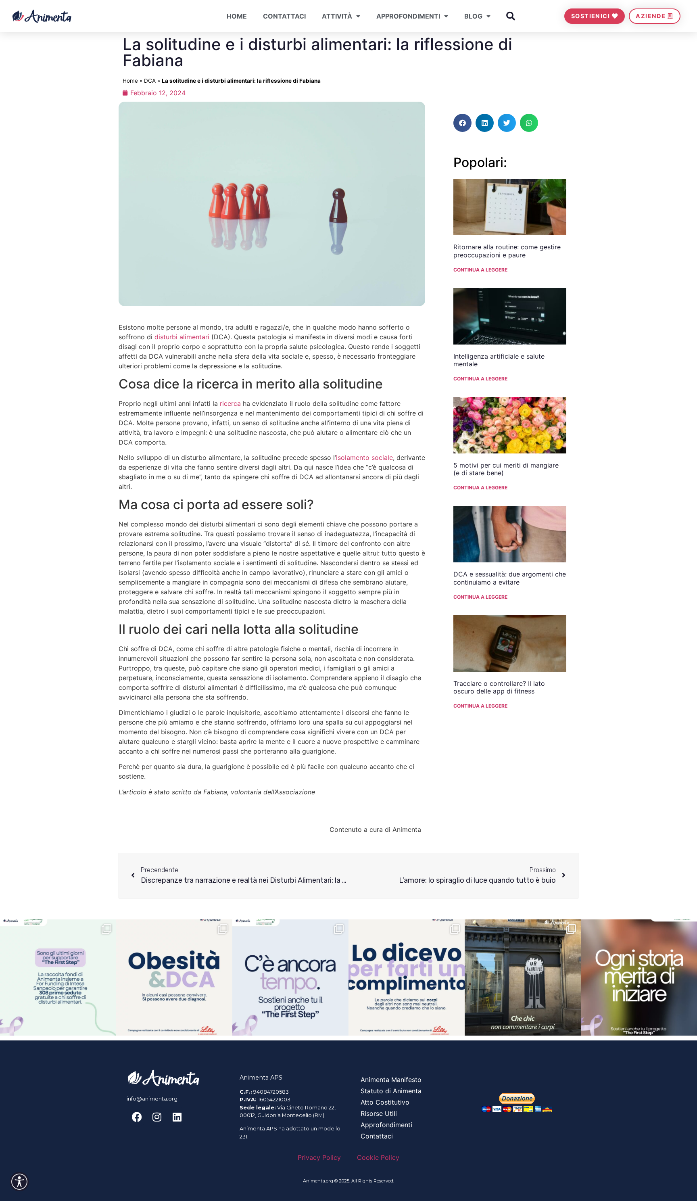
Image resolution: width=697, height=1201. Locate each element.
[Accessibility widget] (19, 1181)
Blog (473, 16)
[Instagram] (157, 1117)
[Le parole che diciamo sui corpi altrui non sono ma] (406, 977)
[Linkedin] (177, 1117)
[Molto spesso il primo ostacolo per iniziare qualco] (639, 977)
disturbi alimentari (181, 337)
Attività (337, 16)
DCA (150, 80)
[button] (511, 16)
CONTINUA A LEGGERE (480, 270)
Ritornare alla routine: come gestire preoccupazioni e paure (507, 251)
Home (237, 16)
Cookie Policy (378, 1157)
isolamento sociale (364, 457)
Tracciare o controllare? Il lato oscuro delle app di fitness (499, 687)
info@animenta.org (152, 1099)
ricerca (230, 403)
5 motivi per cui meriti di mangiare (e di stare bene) (506, 469)
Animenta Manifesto (391, 1080)
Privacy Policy (319, 1157)
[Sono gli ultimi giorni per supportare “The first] (58, 977)
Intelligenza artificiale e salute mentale (499, 360)
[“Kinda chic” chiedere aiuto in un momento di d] (523, 977)
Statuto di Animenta (391, 1091)
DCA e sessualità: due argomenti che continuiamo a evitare (509, 578)
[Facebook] (137, 1117)
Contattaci (284, 16)
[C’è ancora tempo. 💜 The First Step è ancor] (290, 977)
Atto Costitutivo (385, 1102)
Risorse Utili (379, 1113)
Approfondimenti (408, 16)
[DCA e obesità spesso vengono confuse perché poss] (174, 977)
